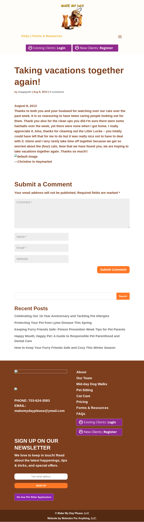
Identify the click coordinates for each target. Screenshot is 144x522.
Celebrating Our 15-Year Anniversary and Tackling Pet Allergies (61, 316)
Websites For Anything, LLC (79, 518)
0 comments (57, 91)
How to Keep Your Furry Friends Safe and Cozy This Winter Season (64, 347)
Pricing (82, 402)
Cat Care (83, 396)
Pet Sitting (84, 390)
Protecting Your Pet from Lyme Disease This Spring (53, 322)
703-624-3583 (39, 400)
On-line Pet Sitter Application (34, 497)
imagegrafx (24, 91)
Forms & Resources (47, 36)
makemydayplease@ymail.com (39, 411)
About (81, 372)
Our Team (84, 378)
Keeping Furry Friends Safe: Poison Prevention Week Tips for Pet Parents (69, 329)
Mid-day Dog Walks (91, 384)
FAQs (25, 36)
